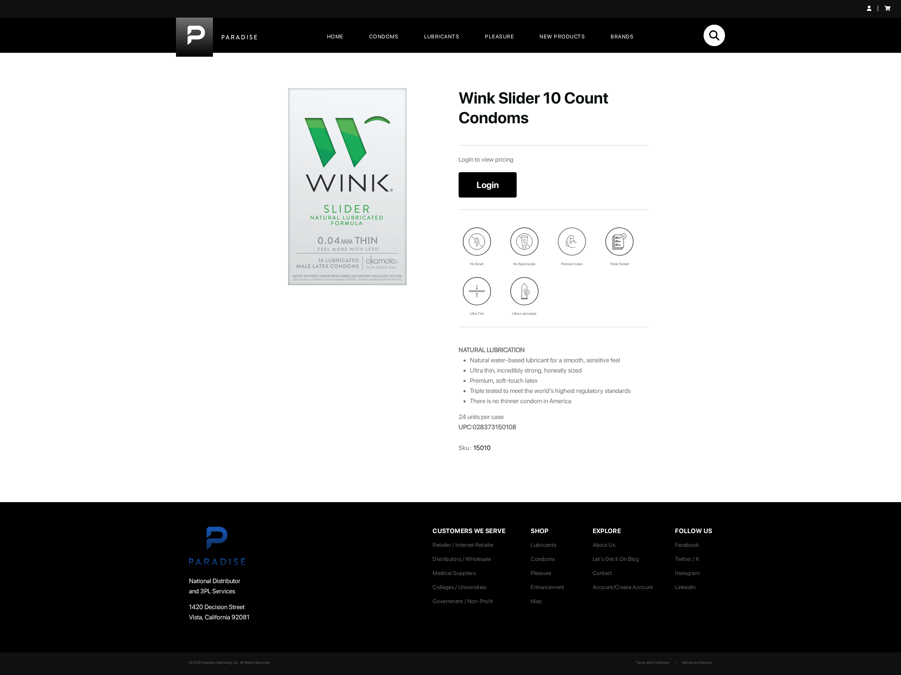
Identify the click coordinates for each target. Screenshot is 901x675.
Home (335, 36)
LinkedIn (685, 587)
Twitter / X (687, 559)
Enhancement (548, 587)
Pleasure (499, 36)
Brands (622, 36)
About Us (604, 545)
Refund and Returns (697, 662)
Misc (536, 601)
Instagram (687, 573)
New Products (562, 36)
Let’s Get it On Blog (616, 559)
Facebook (687, 545)
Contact (602, 573)
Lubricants (441, 36)
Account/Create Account (623, 587)
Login (488, 185)
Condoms (384, 36)
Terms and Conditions (652, 662)
